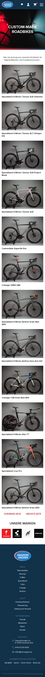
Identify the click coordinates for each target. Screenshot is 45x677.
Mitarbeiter (22, 623)
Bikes (22, 567)
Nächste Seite (33, 513)
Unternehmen (22, 616)
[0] (35, 5)
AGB (12, 673)
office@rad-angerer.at (23, 652)
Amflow (22, 591)
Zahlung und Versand (22, 609)
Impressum (6, 673)
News (22, 626)
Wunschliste (21, 4)
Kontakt (23, 630)
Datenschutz (19, 673)
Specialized (22, 581)
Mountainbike (22, 570)
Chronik (23, 619)
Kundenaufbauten (23, 602)
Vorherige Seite (12, 513)
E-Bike (22, 577)
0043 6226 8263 (22, 647)
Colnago (22, 588)
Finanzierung (22, 605)
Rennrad (22, 574)
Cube (22, 584)
